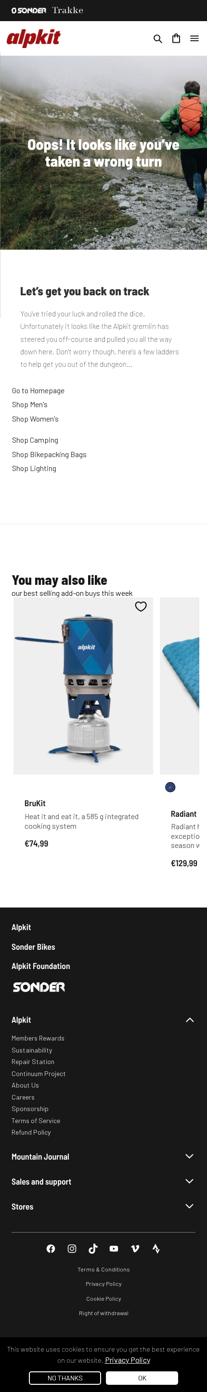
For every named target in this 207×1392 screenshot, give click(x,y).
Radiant (184, 813)
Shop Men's (30, 404)
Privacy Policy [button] (127, 1359)
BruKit (35, 803)
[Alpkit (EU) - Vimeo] (135, 1249)
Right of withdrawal (104, 1312)
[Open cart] (176, 38)
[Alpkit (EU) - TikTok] (93, 1249)
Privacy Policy (104, 1283)
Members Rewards (38, 1038)
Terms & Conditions (104, 1269)
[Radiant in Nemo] (170, 787)
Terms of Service (36, 1120)
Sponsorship (30, 1108)
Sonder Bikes (33, 946)
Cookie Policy (103, 1298)
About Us (25, 1085)
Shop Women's (35, 418)
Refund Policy (31, 1132)
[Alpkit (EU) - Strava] (156, 1249)
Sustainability (32, 1050)
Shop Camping (35, 439)
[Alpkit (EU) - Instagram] (72, 1249)
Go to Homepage (38, 390)
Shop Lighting (34, 467)
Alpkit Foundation (41, 965)
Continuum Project (39, 1073)
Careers (23, 1097)
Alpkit (21, 927)
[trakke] (68, 10)
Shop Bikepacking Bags (49, 454)
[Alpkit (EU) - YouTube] (114, 1249)
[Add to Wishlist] (141, 606)
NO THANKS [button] (65, 1378)
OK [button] (142, 1378)
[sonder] (29, 10)
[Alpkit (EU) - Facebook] (51, 1249)
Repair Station (33, 1061)
